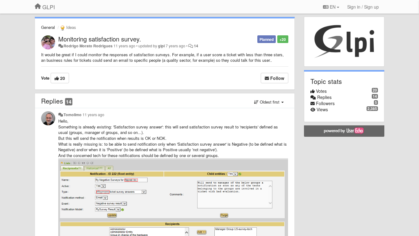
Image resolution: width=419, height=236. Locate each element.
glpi (161, 46)
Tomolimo (72, 114)
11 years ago (93, 114)
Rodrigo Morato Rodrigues (88, 46)
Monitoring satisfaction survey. (99, 38)
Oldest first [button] (270, 102)
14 (196, 46)
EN (333, 7)
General (48, 27)
